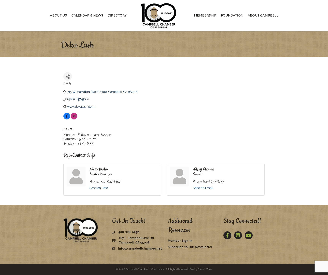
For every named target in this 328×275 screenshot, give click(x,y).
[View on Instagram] (74, 118)
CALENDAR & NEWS (87, 15)
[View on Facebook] (66, 118)
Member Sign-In (180, 241)
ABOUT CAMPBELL (263, 15)
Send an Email (99, 188)
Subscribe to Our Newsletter (190, 247)
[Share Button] (67, 76)
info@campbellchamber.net (140, 248)
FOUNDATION (232, 15)
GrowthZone (205, 269)
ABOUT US (58, 15)
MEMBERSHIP (205, 15)
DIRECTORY (117, 15)
